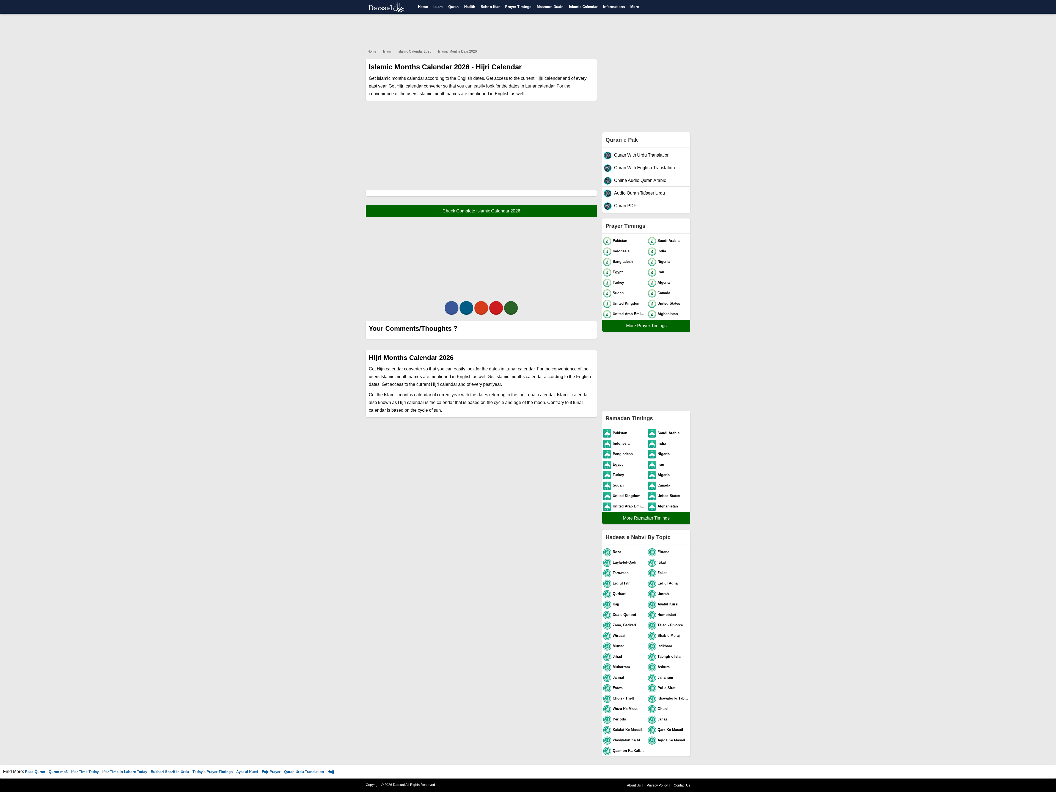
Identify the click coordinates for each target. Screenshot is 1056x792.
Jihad (617, 656)
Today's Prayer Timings (213, 772)
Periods (619, 719)
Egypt (618, 272)
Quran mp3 (58, 772)
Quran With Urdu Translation (642, 155)
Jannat (618, 677)
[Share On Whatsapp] (511, 308)
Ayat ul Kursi (247, 772)
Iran (661, 272)
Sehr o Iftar (490, 7)
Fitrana (663, 552)
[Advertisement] (528, 30)
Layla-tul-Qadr (625, 562)
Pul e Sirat (666, 688)
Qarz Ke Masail (670, 730)
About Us (634, 785)
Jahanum (665, 677)
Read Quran (35, 772)
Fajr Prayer (271, 772)
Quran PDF (625, 205)
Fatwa (618, 688)
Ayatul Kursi (668, 604)
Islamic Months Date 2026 (457, 51)
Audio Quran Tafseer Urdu (639, 193)
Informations (614, 7)
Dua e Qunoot (624, 615)
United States (669, 303)
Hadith (469, 7)
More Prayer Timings (646, 325)
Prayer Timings (518, 7)
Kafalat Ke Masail (627, 730)
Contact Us (682, 785)
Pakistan (620, 241)
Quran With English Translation (644, 167)
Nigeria (664, 262)
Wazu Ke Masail (626, 709)
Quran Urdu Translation (304, 772)
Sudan (618, 293)
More (634, 7)
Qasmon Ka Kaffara (629, 751)
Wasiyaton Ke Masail (629, 740)
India (662, 251)
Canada (664, 293)
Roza (617, 552)
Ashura (664, 667)
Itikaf (662, 562)
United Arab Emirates (629, 314)
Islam (438, 7)
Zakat (662, 573)
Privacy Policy (657, 785)
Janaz (662, 719)
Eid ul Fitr (621, 583)
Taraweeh (621, 573)
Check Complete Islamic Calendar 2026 (481, 211)
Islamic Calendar (583, 7)
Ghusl (663, 709)
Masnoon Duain (550, 7)
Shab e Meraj (669, 635)
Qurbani (619, 594)
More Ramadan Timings (646, 518)
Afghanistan (668, 314)
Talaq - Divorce (670, 625)
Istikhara (665, 646)
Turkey (618, 282)
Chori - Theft (623, 698)
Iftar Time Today (85, 772)
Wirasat (619, 635)
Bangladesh (623, 262)
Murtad (619, 646)
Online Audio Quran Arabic (640, 180)
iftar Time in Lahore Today (124, 772)
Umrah (663, 594)
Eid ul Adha (668, 583)
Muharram (621, 667)
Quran (453, 7)
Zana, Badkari (624, 625)
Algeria (664, 282)
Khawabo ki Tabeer (674, 698)
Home (423, 7)
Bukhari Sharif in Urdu (170, 772)
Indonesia (621, 251)
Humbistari (667, 615)
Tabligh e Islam (671, 656)
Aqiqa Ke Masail (671, 740)
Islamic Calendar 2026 (414, 51)
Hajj (616, 604)
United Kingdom (626, 303)
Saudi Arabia (669, 241)
